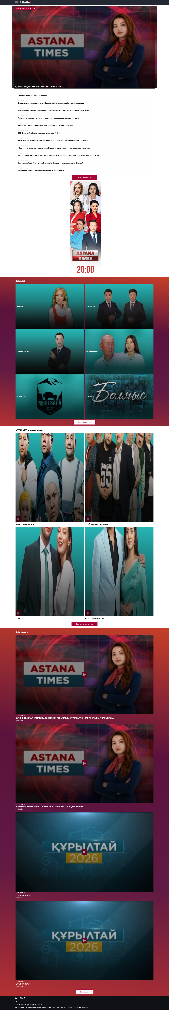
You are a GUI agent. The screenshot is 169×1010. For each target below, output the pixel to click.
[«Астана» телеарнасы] (28, 2)
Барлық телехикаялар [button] (84, 624)
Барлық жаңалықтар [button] (84, 177)
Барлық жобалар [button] (84, 422)
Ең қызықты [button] (84, 992)
